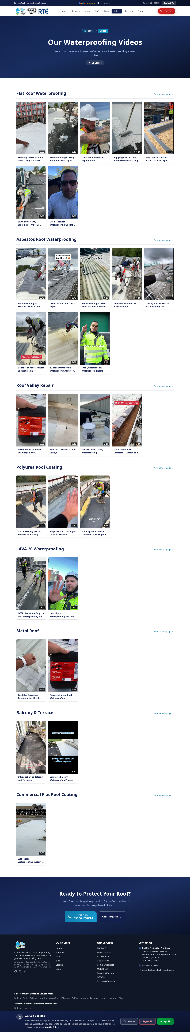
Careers (129, 11)
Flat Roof (101, 948)
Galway (33, 998)
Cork (25, 998)
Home (64, 11)
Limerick (43, 998)
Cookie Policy (52, 1027)
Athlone (84, 998)
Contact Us (169, 3)
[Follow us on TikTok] (25, 971)
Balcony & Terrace (106, 981)
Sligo (121, 998)
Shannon (112, 998)
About (87, 11)
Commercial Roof (105, 964)
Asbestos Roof (104, 952)
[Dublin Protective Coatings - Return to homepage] (19, 945)
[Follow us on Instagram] (20, 971)
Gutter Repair (103, 960)
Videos (117, 11)
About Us (60, 952)
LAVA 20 (101, 977)
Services (76, 11)
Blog (106, 11)
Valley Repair (103, 956)
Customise (129, 1021)
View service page (162, 94)
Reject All (147, 1021)
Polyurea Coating (105, 973)
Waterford (54, 998)
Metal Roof (102, 969)
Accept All (165, 1021)
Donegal (94, 998)
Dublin (17, 998)
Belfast (75, 998)
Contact (141, 11)
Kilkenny (65, 998)
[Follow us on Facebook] (15, 971)
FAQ (97, 11)
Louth (103, 998)
